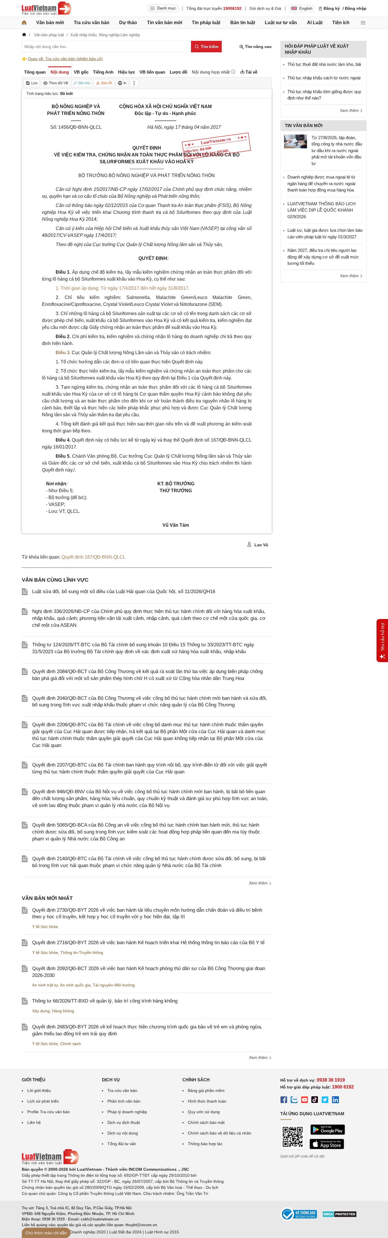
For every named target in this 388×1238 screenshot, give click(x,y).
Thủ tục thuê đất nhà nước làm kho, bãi (324, 64)
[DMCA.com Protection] (339, 1216)
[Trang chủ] (24, 22)
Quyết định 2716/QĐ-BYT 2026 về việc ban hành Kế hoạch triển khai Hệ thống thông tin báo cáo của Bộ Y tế (148, 942)
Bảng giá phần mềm (206, 1090)
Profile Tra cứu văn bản (48, 1111)
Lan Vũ (260, 545)
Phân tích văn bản (123, 1101)
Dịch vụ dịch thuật (123, 1122)
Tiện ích (341, 22)
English (305, 8)
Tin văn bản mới (164, 22)
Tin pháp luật (206, 22)
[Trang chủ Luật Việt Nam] (46, 8)
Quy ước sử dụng (204, 1111)
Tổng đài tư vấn (121, 1143)
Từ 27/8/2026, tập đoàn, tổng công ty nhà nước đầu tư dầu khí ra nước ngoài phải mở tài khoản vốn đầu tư (337, 150)
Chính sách (70, 1043)
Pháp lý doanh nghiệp (127, 1111)
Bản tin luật (242, 22)
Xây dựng (41, 1011)
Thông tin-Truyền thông (81, 952)
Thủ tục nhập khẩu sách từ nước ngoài (323, 77)
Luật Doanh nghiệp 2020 (83, 1232)
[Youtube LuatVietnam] (304, 1100)
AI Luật (315, 22)
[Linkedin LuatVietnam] (335, 1100)
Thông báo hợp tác (205, 1143)
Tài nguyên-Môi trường (114, 985)
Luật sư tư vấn (281, 22)
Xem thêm (259, 883)
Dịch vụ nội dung (122, 1133)
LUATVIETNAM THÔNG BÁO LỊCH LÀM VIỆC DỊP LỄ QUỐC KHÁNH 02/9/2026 (321, 210)
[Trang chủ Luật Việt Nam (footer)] (50, 1163)
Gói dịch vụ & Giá (265, 8)
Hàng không (63, 1011)
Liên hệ (34, 1122)
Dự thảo (128, 22)
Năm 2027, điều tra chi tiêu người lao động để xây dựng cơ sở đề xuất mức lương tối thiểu (323, 257)
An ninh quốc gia (75, 985)
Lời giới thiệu (39, 1090)
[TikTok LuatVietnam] (314, 1100)
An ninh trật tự (45, 985)
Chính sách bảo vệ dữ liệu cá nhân (219, 1133)
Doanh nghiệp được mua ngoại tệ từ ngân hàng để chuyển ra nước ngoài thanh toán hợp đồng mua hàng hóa (321, 183)
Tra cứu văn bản (91, 22)
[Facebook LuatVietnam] (283, 1100)
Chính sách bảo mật (206, 1122)
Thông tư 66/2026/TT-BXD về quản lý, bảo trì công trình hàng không (104, 1001)
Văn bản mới (50, 22)
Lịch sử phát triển (43, 1101)
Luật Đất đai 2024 (125, 1232)
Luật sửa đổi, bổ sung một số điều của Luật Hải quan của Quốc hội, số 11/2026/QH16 (123, 591)
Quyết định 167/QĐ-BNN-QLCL (93, 557)
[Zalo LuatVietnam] (294, 1100)
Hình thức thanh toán (207, 1101)
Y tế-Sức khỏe (45, 926)
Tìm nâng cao (258, 46)
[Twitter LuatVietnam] (325, 1100)
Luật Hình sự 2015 (162, 1232)
